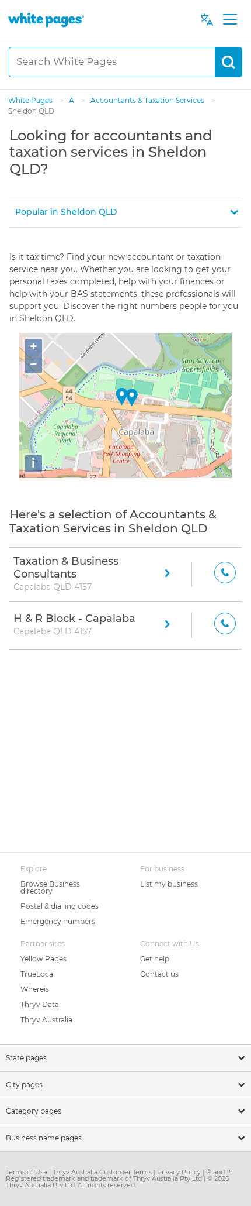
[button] (125, 212)
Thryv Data (39, 1004)
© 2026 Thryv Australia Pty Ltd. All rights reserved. (117, 1181)
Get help (154, 958)
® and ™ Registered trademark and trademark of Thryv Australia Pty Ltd (119, 1175)
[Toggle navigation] (230, 20)
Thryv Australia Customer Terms (103, 1172)
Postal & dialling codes (59, 906)
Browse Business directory (50, 887)
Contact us (159, 974)
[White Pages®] (46, 19)
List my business (169, 883)
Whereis (34, 989)
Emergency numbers (57, 921)
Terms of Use (27, 1172)
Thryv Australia (46, 1019)
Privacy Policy (180, 1172)
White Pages (31, 100)
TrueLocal (37, 974)
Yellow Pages (43, 958)
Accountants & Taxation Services (148, 100)
